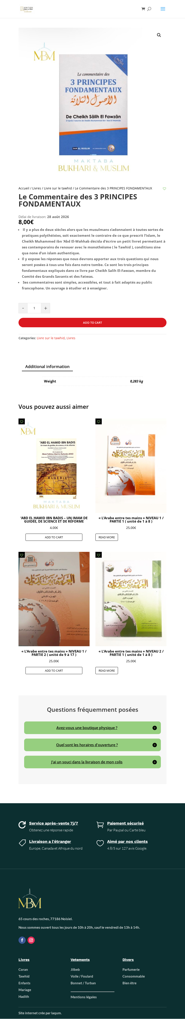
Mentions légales (84, 997)
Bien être (129, 983)
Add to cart (92, 323)
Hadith (23, 996)
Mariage (24, 990)
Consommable (134, 976)
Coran (23, 969)
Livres (36, 188)
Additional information (47, 366)
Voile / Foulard (82, 976)
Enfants (24, 983)
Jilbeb (75, 969)
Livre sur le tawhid (58, 188)
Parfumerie (131, 969)
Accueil (23, 188)
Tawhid (24, 976)
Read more (107, 537)
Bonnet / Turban (83, 983)
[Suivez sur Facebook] (22, 940)
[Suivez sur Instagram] (31, 940)
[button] (164, 189)
